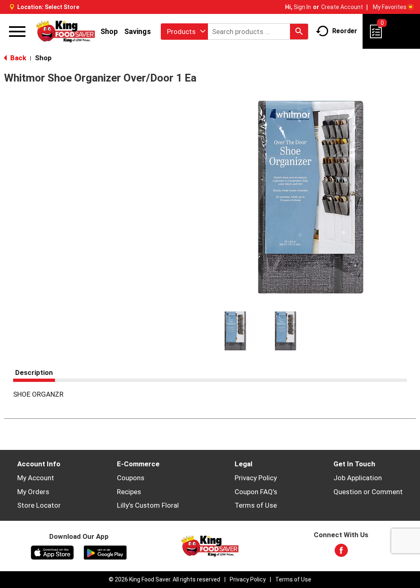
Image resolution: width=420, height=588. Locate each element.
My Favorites (389, 7)
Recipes (129, 492)
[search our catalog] (299, 31)
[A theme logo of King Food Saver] (65, 31)
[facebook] (341, 553)
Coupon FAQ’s (256, 492)
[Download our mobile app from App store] (52, 552)
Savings (137, 31)
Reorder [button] (344, 31)
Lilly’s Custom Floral (148, 505)
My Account (35, 478)
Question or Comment (368, 492)
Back (17, 58)
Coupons (130, 478)
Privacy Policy (256, 478)
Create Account (342, 7)
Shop (109, 31)
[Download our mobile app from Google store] (105, 552)
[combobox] (184, 31)
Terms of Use (256, 505)
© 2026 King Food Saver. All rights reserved (164, 579)
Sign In (302, 7)
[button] (235, 331)
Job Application (357, 478)
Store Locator (39, 505)
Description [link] (34, 372)
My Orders (33, 492)
